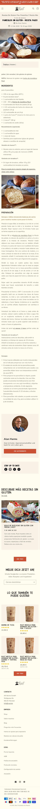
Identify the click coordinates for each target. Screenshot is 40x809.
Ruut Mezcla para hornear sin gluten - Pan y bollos (29, 626)
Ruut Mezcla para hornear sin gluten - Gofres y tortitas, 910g (10, 659)
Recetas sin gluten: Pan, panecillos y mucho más (20, 15)
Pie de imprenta (9, 752)
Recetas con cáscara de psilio (13, 736)
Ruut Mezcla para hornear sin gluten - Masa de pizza (29, 658)
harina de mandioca (20, 235)
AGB (5, 756)
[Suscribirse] (34, 582)
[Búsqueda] (33, 8)
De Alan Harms (21, 23)
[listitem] (5, 469)
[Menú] (2, 8)
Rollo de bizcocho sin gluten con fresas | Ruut (18, 526)
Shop (5, 714)
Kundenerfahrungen (10, 740)
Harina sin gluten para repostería (15, 732)
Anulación (7, 774)
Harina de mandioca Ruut (21, 102)
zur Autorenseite (20, 451)
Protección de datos (10, 765)
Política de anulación (10, 761)
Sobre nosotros (9, 719)
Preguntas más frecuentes (12, 727)
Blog (5, 723)
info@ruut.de (8, 703)
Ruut (29, 235)
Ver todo (4, 496)
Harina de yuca (7, 625)
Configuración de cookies (12, 769)
